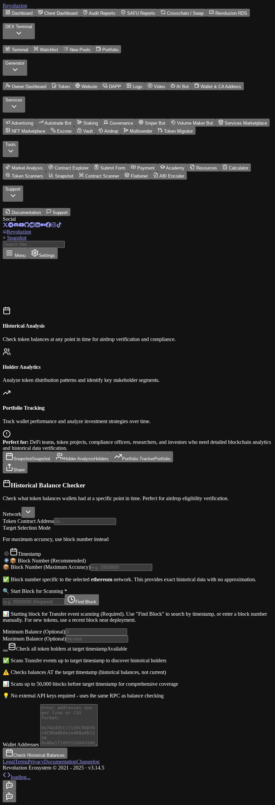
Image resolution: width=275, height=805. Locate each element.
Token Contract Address (28, 521)
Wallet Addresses (21, 744)
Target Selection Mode (27, 528)
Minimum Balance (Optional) (34, 631)
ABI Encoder (171, 176)
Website (89, 86)
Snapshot (64, 176)
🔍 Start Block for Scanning (35, 591)
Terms (21, 761)
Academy (175, 168)
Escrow (64, 131)
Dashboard (22, 13)
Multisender (141, 131)
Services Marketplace (246, 123)
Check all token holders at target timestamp (71, 649)
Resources (206, 168)
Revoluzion (15, 5)
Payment (146, 168)
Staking (90, 123)
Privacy (36, 761)
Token (64, 86)
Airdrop (111, 131)
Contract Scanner (102, 176)
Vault (88, 131)
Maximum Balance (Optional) (34, 639)
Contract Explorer (72, 168)
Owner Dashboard (29, 86)
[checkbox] (5, 651)
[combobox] (28, 512)
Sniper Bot (155, 123)
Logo (137, 86)
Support (60, 212)
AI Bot (182, 86)
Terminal (20, 49)
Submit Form (112, 168)
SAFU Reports (141, 13)
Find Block (85, 601)
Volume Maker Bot (195, 123)
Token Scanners (27, 176)
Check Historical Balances (39, 755)
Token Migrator (178, 131)
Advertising (22, 123)
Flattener (139, 176)
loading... (21, 777)
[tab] (28, 456)
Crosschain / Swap (185, 13)
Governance (121, 123)
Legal (9, 761)
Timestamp (29, 554)
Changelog (88, 761)
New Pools (80, 49)
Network (12, 514)
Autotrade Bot (58, 123)
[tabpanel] (137, 619)
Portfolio (110, 49)
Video (159, 86)
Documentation (26, 212)
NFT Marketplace (28, 131)
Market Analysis (27, 168)
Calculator (238, 168)
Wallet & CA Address (221, 86)
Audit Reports (102, 13)
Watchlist (49, 49)
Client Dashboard (60, 13)
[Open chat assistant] (9, 785)
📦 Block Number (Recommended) (48, 560)
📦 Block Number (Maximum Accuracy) (46, 567)
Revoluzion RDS (231, 13)
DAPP (115, 86)
